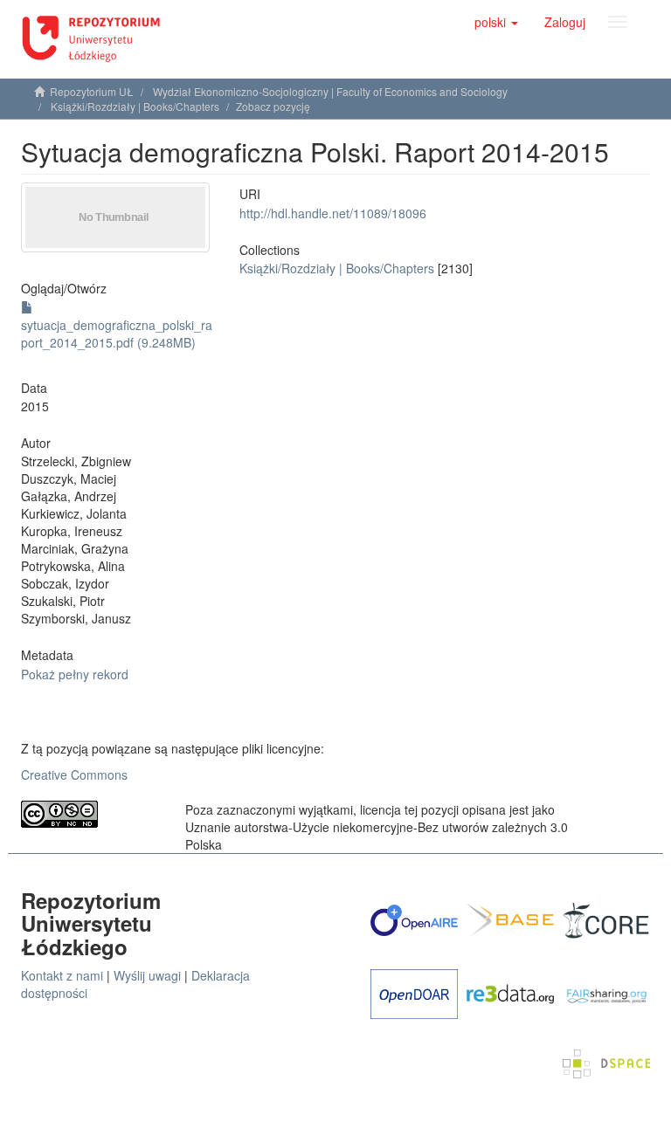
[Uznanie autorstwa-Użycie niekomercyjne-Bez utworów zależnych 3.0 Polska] (90, 814)
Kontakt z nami (62, 975)
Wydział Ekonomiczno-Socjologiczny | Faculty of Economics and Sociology (330, 91)
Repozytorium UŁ (92, 91)
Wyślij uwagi (147, 975)
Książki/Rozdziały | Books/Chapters (135, 106)
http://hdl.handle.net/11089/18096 (332, 213)
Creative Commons (74, 774)
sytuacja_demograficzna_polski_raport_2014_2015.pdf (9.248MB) (116, 333)
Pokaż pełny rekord (74, 674)
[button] (496, 22)
